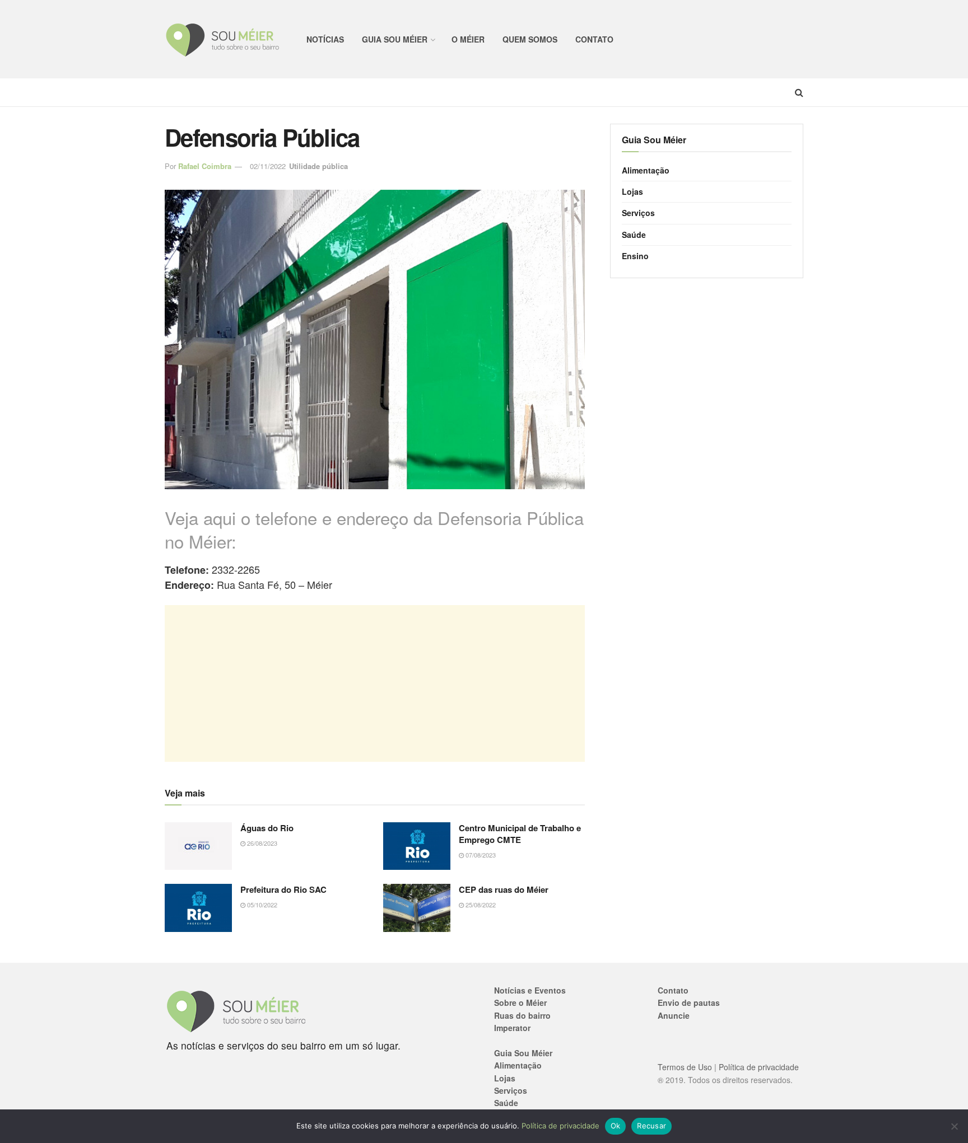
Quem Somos (529, 39)
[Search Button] (799, 92)
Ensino (635, 255)
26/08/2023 (261, 842)
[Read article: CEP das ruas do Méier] (416, 908)
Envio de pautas (689, 1002)
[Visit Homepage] (223, 39)
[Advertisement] (375, 683)
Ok (616, 1125)
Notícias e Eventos (530, 990)
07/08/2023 (480, 854)
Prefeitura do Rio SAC (283, 889)
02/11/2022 (268, 166)
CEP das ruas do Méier (503, 889)
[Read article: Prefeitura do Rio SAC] (198, 908)
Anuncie (674, 1015)
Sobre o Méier (520, 1002)
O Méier (468, 39)
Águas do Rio (267, 828)
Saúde (634, 234)
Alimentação (645, 170)
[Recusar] (954, 1126)
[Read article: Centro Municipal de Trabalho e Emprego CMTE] (416, 846)
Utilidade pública (318, 166)
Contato (594, 39)
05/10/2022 (261, 904)
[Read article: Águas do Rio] (198, 846)
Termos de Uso (685, 1066)
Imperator (512, 1027)
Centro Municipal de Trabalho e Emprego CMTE (520, 834)
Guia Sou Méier (394, 39)
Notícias (325, 39)
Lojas (632, 191)
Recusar (651, 1125)
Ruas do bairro (522, 1015)
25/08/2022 (480, 904)
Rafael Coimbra (204, 166)
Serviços (638, 212)
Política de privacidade (759, 1066)
